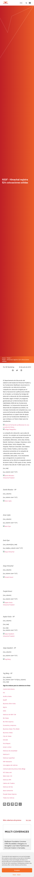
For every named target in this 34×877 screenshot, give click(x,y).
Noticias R (6, 754)
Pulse (8, 358)
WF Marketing (9, 367)
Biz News (6, 718)
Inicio (3, 358)
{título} (14, 874)
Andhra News (7, 696)
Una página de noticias (10, 765)
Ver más (28, 820)
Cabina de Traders (9, 783)
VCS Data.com (7, 772)
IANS (4, 711)
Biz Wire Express (8, 722)
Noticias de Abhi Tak (9, 714)
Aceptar (17, 870)
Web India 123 (7, 776)
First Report (6, 743)
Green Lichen (7, 747)
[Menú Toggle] (30, 3)
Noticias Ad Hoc (8, 787)
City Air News (7, 736)
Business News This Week (11, 729)
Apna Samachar (8, 790)
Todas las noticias (8, 798)
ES (21, 3)
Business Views (8, 733)
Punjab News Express (10, 794)
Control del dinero (9, 689)
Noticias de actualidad (10, 751)
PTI (4, 693)
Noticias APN (7, 780)
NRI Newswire (7, 761)
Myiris (5, 707)
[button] (26, 3)
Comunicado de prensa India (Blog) (14, 769)
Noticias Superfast (9, 758)
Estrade (5, 740)
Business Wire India (9, 703)
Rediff (5, 700)
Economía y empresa (9, 725)
